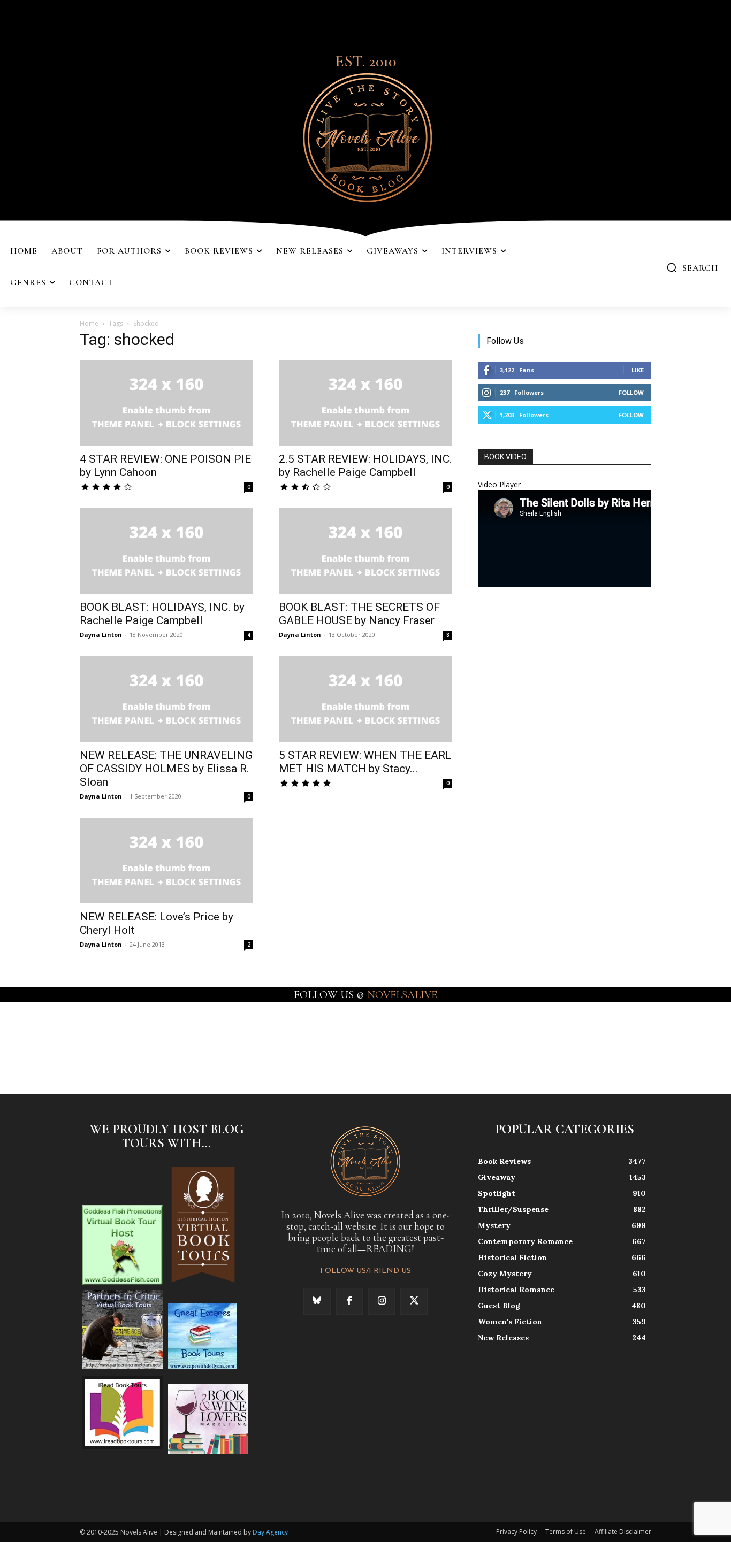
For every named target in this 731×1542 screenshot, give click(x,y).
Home (89, 323)
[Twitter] (413, 1301)
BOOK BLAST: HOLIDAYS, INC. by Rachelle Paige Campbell (162, 614)
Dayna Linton (101, 635)
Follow (631, 392)
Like (637, 370)
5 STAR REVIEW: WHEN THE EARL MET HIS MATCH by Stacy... (365, 762)
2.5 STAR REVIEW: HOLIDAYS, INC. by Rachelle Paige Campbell (365, 465)
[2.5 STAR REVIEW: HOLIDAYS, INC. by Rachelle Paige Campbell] (365, 403)
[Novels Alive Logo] (365, 135)
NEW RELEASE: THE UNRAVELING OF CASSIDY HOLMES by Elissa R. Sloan (166, 768)
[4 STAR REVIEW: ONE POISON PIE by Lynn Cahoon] (166, 403)
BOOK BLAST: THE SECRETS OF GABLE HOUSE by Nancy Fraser (359, 614)
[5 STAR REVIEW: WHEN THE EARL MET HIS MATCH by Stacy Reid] (365, 699)
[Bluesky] (316, 1301)
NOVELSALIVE (402, 994)
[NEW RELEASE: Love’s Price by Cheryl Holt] (166, 860)
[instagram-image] (44, 1047)
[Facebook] (349, 1301)
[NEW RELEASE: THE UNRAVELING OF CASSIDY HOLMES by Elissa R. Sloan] (166, 699)
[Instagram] (381, 1301)
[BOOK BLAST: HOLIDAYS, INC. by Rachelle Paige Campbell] (166, 551)
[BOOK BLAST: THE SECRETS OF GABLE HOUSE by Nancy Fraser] (365, 551)
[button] (692, 267)
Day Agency (270, 1532)
